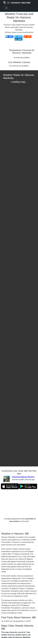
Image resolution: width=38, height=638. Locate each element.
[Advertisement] (19, 504)
